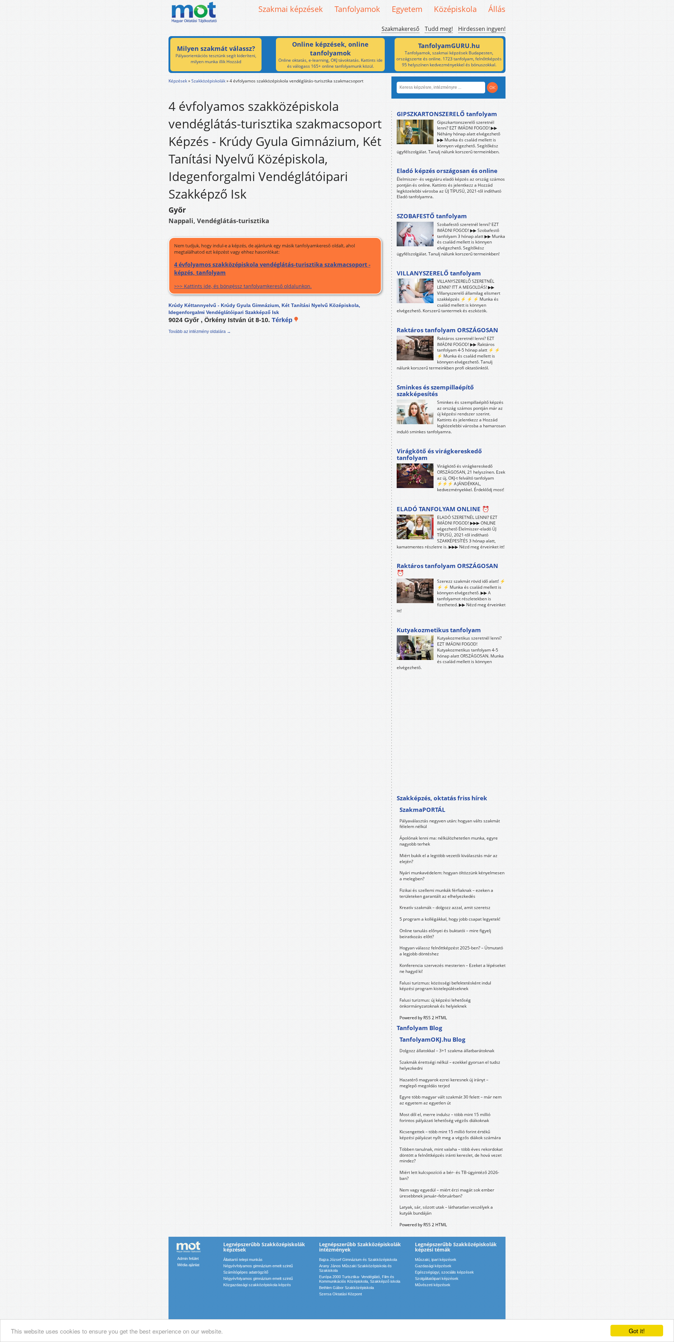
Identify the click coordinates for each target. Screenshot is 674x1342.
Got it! (637, 1330)
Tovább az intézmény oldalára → (199, 331)
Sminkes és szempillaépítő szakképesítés (435, 390)
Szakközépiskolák (208, 81)
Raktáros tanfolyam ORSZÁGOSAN (447, 330)
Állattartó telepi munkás (243, 1259)
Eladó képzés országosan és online (447, 171)
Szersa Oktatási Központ (340, 1294)
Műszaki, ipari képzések (435, 1259)
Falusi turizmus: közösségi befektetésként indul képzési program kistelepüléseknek (445, 986)
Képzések (177, 81)
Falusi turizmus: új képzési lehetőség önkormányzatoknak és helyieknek (435, 1003)
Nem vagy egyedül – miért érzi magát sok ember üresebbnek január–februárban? (446, 1193)
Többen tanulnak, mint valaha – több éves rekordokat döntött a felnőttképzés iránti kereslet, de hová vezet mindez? (451, 1155)
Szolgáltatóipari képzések (436, 1278)
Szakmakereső (400, 29)
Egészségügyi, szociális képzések (444, 1272)
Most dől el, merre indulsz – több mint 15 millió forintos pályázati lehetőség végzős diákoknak (444, 1117)
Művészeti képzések (432, 1285)
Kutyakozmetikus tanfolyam (439, 630)
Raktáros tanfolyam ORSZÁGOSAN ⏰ (447, 569)
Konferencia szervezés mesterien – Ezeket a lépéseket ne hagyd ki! (452, 968)
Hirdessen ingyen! (481, 29)
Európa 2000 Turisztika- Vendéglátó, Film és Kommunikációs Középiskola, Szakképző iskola (359, 1279)
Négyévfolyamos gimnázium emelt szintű (258, 1266)
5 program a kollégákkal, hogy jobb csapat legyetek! (449, 919)
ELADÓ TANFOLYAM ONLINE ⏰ (443, 509)
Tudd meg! (439, 29)
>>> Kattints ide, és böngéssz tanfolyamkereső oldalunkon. (272, 275)
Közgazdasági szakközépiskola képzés (257, 1285)
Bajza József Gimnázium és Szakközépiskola (358, 1259)
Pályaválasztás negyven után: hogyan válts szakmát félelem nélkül (449, 824)
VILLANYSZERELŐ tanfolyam (439, 273)
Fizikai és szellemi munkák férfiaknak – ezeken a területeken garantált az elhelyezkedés (446, 893)
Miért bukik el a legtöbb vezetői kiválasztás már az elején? (448, 858)
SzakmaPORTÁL (422, 810)
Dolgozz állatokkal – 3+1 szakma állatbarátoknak (446, 1051)
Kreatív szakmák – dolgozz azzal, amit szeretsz (444, 907)
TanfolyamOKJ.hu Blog (432, 1039)
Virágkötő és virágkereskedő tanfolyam (439, 454)
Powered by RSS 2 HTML (423, 1018)
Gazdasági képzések (433, 1266)
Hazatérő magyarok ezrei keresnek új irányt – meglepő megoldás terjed (443, 1083)
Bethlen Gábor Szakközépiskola (346, 1288)
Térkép (283, 319)
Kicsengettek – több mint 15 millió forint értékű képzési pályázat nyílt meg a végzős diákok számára (450, 1135)
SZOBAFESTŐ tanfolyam (432, 216)
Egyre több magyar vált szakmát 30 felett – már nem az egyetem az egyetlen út (450, 1100)
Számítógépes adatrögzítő (245, 1272)
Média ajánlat (188, 1265)
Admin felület (188, 1258)
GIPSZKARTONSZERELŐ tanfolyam (447, 114)
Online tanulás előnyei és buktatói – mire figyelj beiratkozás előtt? (445, 934)
